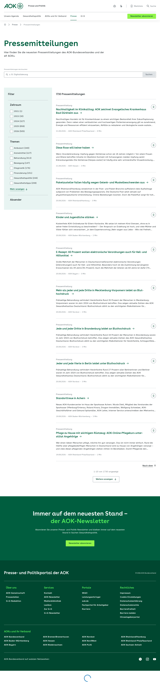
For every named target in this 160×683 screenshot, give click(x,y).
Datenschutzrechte (129, 605)
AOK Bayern (10, 645)
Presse (15, 25)
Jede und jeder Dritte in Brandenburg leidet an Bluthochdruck (93, 329)
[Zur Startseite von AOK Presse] (5, 25)
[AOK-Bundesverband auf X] (140, 659)
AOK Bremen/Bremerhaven (56, 637)
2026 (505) (19, 131)
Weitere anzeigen (104, 479)
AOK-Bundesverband (14, 637)
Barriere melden (128, 613)
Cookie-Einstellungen (130, 597)
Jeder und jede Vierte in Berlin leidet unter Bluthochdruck (91, 363)
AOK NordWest (89, 641)
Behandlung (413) (22, 158)
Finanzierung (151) (23, 173)
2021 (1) (18, 111)
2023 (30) (18, 116)
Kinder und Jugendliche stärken (75, 217)
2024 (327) (19, 121)
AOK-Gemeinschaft (15, 593)
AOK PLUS (87, 645)
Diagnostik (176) (22, 168)
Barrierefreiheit (128, 609)
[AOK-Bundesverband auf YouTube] (154, 659)
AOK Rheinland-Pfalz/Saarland (136, 641)
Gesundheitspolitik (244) (26, 178)
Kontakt (48, 593)
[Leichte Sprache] (114, 6)
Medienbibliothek (52, 601)
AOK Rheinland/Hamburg (133, 637)
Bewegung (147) (22, 163)
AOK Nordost (88, 637)
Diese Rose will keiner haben (73, 148)
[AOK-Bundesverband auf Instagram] (147, 659)
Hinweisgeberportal (130, 617)
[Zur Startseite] (13, 6)
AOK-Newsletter (52, 597)
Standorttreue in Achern (71, 398)
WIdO (85, 593)
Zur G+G (48, 609)
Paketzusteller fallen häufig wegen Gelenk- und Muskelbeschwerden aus (100, 182)
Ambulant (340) (21, 148)
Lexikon (48, 605)
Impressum (125, 593)
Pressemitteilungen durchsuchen (15, 69)
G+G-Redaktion (13, 601)
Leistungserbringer (91, 597)
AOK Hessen (49, 641)
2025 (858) (19, 126)
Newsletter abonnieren (141, 16)
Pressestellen (12, 597)
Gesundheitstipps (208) (25, 183)
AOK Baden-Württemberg (16, 641)
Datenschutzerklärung (131, 601)
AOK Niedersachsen (52, 645)
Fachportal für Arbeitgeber (95, 605)
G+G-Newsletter (52, 613)
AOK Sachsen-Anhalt (131, 645)
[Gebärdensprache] (121, 6)
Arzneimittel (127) (22, 153)
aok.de (85, 601)
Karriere (86, 609)
